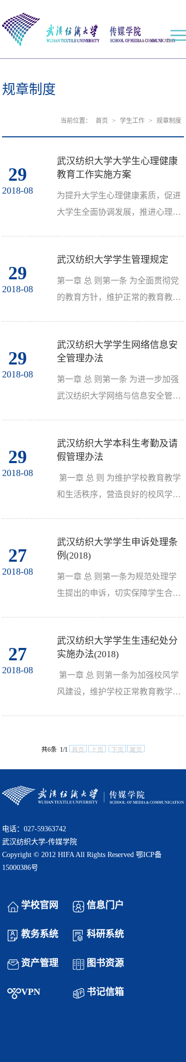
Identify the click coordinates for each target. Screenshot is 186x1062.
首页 (102, 120)
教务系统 (39, 934)
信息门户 (105, 905)
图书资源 (105, 963)
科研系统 (105, 934)
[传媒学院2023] (93, 30)
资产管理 (39, 963)
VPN (30, 992)
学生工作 (132, 120)
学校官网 (39, 905)
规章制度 (169, 120)
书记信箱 (105, 992)
